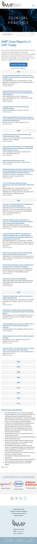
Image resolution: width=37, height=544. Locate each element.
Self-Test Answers (7, 86)
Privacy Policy (9, 539)
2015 (18, 398)
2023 (18, 292)
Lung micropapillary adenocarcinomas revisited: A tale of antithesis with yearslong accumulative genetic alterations (18, 325)
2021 (18, 367)
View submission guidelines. (18, 68)
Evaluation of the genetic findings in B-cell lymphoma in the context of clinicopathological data (18, 205)
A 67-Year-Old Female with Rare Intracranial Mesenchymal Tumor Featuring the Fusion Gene (18, 184)
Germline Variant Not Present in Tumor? (14, 160)
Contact (29, 541)
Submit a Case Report (18, 65)
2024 (18, 200)
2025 (18, 130)
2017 (18, 388)
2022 (18, 362)
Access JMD (19, 541)
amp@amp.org (20, 531)
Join (11, 541)
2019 (18, 377)
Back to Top (4, 467)
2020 (18, 372)
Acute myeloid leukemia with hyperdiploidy (14, 279)
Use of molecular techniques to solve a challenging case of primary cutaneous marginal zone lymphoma (18, 265)
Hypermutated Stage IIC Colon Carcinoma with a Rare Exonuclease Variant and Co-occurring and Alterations (18, 92)
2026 (18, 72)
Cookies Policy (21, 539)
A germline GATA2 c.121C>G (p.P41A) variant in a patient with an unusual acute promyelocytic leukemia (18, 349)
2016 (18, 393)
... (18, 502)
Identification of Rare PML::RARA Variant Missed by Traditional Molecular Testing (17, 135)
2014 (18, 403)
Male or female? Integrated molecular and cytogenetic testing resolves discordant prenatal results (17, 253)
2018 (18, 382)
